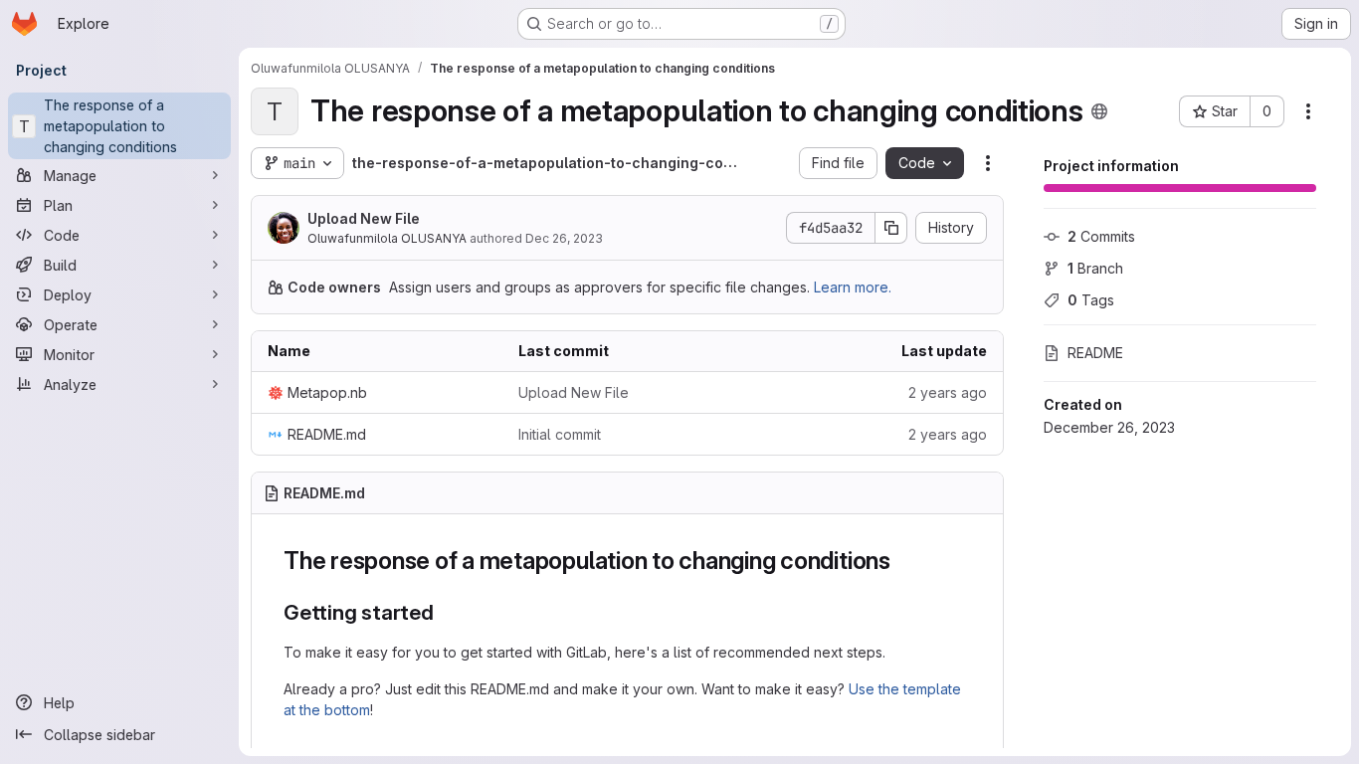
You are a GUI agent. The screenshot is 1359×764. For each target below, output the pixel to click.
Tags (1091, 299)
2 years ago (947, 392)
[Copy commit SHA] (891, 228)
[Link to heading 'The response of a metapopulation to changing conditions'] (903, 560)
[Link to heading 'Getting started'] (445, 612)
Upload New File (363, 218)
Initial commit (559, 434)
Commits (1101, 236)
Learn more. (852, 287)
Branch (1095, 268)
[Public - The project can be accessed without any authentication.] (1099, 111)
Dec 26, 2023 (564, 238)
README (1095, 352)
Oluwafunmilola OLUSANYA (387, 238)
